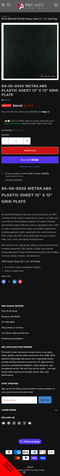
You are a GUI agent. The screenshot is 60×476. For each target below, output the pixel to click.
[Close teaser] (24, 472)
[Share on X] (9, 281)
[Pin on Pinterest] (20, 281)
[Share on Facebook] (3, 281)
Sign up (45, 399)
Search (30, 467)
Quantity (5, 135)
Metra (7, 100)
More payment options (30, 166)
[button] (11, 464)
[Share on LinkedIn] (14, 281)
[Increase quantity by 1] (27, 141)
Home (4, 16)
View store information (14, 180)
